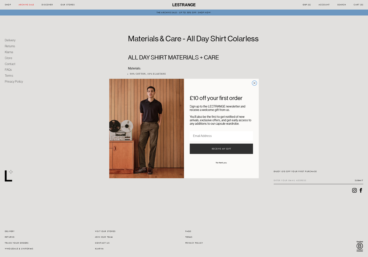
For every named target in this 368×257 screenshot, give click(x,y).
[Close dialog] (254, 83)
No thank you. (221, 163)
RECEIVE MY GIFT (221, 148)
